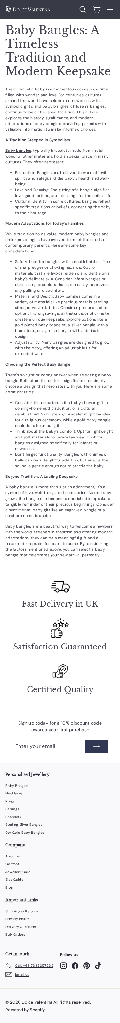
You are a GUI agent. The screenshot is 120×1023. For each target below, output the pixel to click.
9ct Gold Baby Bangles (24, 832)
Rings (10, 801)
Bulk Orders (15, 934)
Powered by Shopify (25, 1009)
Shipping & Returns (21, 911)
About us (13, 856)
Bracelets (13, 817)
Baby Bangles (16, 785)
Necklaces (14, 793)
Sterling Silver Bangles (24, 824)
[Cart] (96, 9)
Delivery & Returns (21, 927)
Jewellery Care (17, 872)
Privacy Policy (17, 919)
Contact (12, 864)
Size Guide (14, 879)
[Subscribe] (96, 746)
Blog (9, 887)
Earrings (12, 809)
